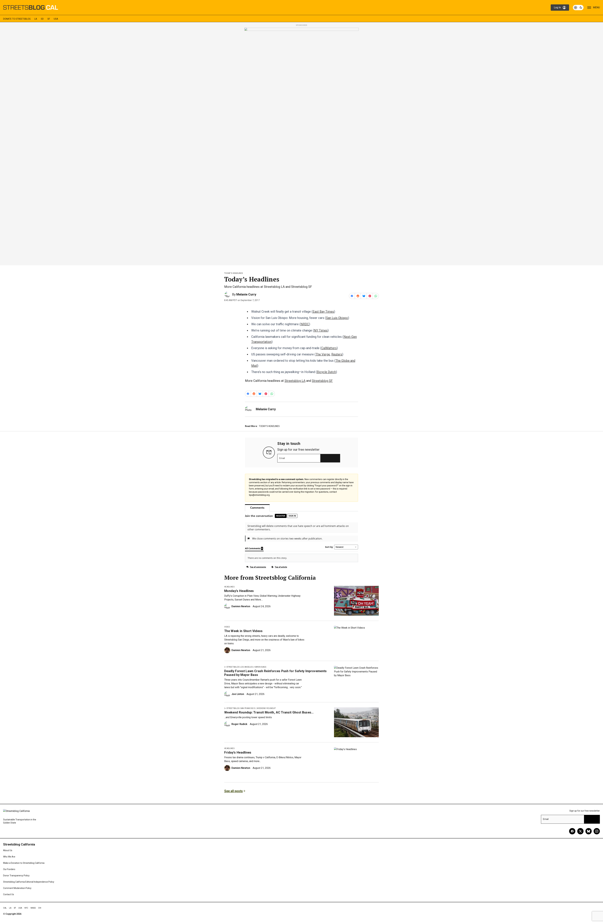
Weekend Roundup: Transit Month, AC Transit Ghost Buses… (269, 712)
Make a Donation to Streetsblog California (23, 863)
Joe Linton (237, 694)
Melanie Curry (246, 294)
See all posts (233, 791)
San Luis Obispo (337, 318)
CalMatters (329, 348)
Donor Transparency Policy (16, 875)
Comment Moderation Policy (17, 888)
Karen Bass (260, 667)
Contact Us (8, 894)
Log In (557, 7)
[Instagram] (597, 831)
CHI (39, 908)
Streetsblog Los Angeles (239, 667)
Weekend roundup (266, 708)
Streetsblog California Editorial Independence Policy (28, 882)
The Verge (323, 354)
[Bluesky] (588, 831)
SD (42, 19)
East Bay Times (323, 311)
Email (282, 458)
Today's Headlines (233, 273)
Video (227, 627)
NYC (26, 908)
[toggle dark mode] (578, 7)
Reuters (336, 354)
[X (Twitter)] (580, 831)
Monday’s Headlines (239, 591)
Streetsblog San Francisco (240, 708)
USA (56, 19)
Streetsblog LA (295, 381)
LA (35, 19)
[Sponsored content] (301, 145)
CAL (5, 908)
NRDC (305, 324)
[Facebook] (572, 831)
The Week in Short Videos (243, 631)
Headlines (229, 587)
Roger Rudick (239, 724)
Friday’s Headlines (237, 752)
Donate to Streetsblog (17, 19)
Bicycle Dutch (326, 372)
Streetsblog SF (322, 381)
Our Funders (9, 869)
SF (48, 19)
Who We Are (9, 856)
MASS (33, 908)
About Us (7, 850)
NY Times (321, 330)
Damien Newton (240, 606)
